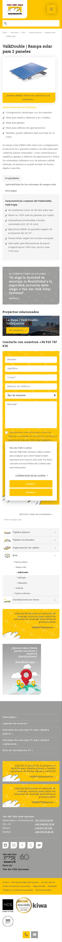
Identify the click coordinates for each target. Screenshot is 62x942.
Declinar (30, 492)
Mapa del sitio (39, 886)
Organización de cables (26, 548)
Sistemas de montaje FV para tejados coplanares (26, 742)
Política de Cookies (36, 463)
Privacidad (52, 886)
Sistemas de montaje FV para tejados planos (26, 732)
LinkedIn (5, 845)
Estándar (19, 588)
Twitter (31, 845)
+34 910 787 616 (26, 933)
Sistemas (15, 32)
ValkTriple (21, 578)
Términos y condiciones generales (18, 890)
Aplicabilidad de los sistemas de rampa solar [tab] (30, 185)
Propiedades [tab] (12, 178)
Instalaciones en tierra (26, 600)
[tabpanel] (31, 227)
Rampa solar (50, 32)
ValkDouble (22, 572)
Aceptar (30, 483)
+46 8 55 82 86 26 (44, 832)
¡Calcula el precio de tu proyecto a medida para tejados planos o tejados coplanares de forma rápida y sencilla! (33, 771)
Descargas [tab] (11, 191)
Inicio (5, 32)
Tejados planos (35, 32)
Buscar (6, 23)
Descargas (9, 717)
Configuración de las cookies (30, 475)
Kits (23, 32)
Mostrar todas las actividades (35, 514)
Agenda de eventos (15, 724)
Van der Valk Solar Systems (15, 9)
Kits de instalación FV (17, 750)
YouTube (39, 845)
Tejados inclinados (23, 540)
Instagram (14, 845)
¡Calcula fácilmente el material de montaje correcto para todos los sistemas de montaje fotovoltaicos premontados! (35, 621)
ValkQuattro (22, 583)
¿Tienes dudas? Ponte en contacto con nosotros (28, 98)
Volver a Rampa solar (13, 520)
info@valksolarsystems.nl (34, 933)
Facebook (22, 845)
